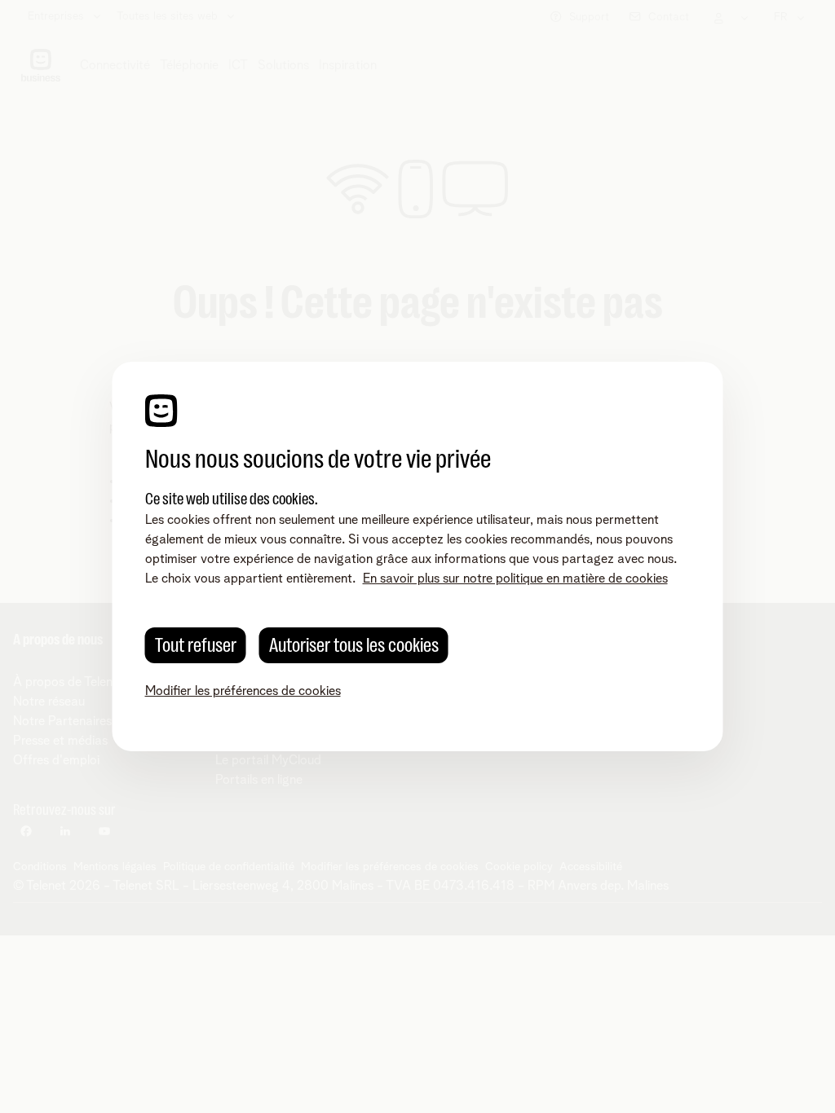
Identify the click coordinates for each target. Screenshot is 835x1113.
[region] (418, 556)
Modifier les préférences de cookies (243, 690)
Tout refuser (195, 645)
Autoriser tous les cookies (354, 645)
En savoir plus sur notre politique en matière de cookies (515, 578)
